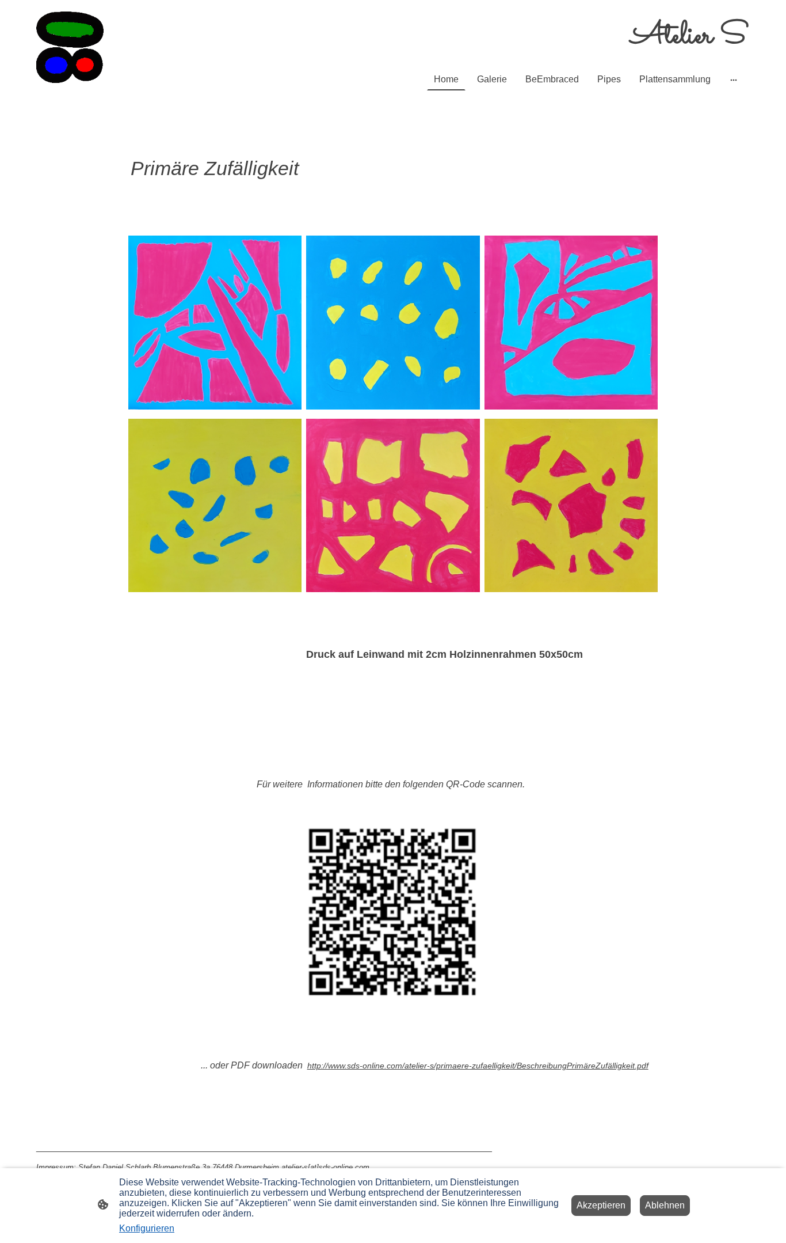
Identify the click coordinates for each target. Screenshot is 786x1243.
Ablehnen (665, 1205)
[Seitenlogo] (70, 48)
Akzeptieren (601, 1205)
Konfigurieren (146, 1228)
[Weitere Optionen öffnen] (733, 79)
